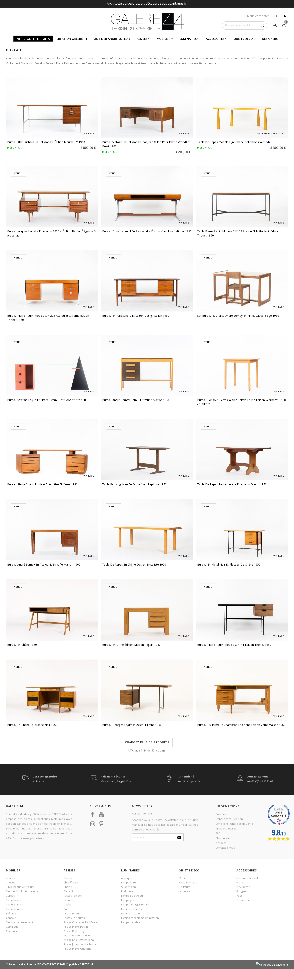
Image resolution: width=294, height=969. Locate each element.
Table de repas (15, 909)
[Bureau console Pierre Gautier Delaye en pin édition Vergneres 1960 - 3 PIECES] (242, 365)
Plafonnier (127, 891)
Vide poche (243, 887)
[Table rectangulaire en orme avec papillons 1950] (147, 449)
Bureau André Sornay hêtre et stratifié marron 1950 (136, 400)
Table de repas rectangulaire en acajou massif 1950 (232, 484)
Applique (126, 878)
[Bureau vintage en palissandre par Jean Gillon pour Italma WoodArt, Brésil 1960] (147, 107)
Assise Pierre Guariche (77, 948)
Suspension (128, 887)
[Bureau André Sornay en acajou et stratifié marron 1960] (52, 529)
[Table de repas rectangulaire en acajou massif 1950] (242, 449)
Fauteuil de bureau (75, 918)
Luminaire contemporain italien (140, 918)
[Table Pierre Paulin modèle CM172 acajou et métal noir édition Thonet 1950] (242, 196)
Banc (67, 909)
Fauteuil (68, 878)
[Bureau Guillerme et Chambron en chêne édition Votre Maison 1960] (242, 690)
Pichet (240, 882)
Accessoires (215, 39)
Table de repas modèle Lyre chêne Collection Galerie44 (233, 142)
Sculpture (184, 887)
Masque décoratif (247, 878)
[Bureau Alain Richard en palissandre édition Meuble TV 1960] (52, 107)
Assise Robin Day (74, 931)
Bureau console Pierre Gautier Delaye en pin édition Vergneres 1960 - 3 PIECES (241, 402)
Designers (270, 39)
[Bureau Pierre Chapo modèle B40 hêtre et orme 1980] (52, 449)
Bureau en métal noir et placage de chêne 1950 (228, 564)
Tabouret (69, 900)
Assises (142, 39)
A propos (221, 843)
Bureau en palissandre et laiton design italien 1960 (135, 315)
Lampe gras (128, 900)
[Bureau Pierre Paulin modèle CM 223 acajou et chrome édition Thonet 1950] (52, 280)
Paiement (221, 814)
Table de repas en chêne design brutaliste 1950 (134, 564)
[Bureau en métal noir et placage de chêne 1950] (242, 529)
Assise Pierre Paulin (76, 926)
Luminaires (188, 39)
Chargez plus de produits (147, 742)
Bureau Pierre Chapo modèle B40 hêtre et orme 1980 (42, 484)
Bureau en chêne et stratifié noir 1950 (32, 725)
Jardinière (185, 891)
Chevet (10, 882)
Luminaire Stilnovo (132, 909)
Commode (12, 926)
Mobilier (163, 39)
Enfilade (11, 913)
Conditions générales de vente (234, 823)
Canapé (68, 891)
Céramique (243, 900)
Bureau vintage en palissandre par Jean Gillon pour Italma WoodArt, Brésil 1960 (146, 144)
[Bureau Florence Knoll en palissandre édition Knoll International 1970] (147, 196)
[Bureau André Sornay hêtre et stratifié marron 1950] (147, 365)
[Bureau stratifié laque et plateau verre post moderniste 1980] (52, 365)
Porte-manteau (188, 882)
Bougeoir (241, 891)
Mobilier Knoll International (22, 891)
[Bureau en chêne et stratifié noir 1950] (52, 690)
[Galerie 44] (147, 21)
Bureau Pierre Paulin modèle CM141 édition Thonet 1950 (234, 645)
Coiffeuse (12, 931)
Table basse (13, 900)
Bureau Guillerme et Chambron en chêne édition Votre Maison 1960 (241, 725)
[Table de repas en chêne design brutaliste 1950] (147, 529)
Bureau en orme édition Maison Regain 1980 (131, 645)
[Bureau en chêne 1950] (52, 610)
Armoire (11, 878)
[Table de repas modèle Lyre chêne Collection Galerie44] (242, 107)
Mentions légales (226, 828)
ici (185, 3)
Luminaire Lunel (130, 913)
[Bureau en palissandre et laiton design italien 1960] (147, 280)
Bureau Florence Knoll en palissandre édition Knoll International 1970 (147, 231)
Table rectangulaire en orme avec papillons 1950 (134, 484)
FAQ (218, 833)
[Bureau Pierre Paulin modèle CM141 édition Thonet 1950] (242, 610)
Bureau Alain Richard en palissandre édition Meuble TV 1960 (46, 142)
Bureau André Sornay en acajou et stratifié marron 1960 (43, 564)
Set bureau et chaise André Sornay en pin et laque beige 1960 (238, 315)
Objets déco (243, 39)
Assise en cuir (72, 913)
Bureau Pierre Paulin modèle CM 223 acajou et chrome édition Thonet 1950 (48, 318)
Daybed (68, 904)
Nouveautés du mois (33, 39)
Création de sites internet (21, 964)
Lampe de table (130, 922)
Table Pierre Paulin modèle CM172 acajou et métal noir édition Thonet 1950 (238, 233)
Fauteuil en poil (73, 895)
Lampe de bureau (132, 895)
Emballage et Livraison (229, 819)
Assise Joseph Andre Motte (80, 944)
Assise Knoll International (79, 940)
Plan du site (223, 838)
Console (11, 918)
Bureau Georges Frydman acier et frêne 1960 (132, 725)
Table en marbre (16, 904)
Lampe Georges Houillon (136, 904)
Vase (239, 895)
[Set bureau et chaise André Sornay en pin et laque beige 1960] (242, 280)
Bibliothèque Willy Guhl (20, 887)
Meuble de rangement (19, 922)
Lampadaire (128, 882)
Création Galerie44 (71, 39)
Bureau (10, 895)
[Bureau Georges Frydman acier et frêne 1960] (147, 690)
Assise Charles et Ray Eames (81, 922)
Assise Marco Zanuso (77, 935)
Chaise (68, 887)
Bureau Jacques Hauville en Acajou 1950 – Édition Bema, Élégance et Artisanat (51, 233)
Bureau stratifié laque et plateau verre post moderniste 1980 (47, 400)
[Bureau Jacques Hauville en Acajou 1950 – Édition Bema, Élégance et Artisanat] (52, 196)
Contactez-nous (225, 847)
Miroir (182, 878)
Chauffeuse (71, 882)
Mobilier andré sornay (111, 39)
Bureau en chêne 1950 (22, 645)
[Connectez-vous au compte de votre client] (275, 25)
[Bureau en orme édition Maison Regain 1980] (147, 610)
